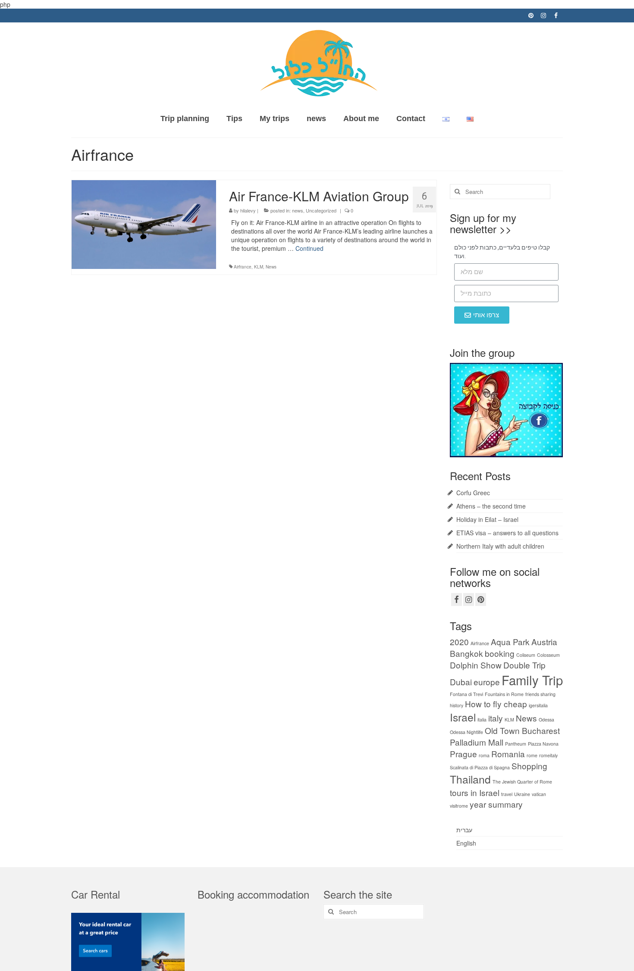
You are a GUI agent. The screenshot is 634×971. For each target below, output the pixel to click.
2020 (459, 641)
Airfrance (242, 267)
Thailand (470, 779)
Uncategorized (321, 210)
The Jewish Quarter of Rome (522, 781)
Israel (463, 716)
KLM (258, 267)
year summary (496, 804)
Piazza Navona (543, 743)
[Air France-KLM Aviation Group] (144, 223)
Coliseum (525, 655)
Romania (508, 753)
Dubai (461, 681)
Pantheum (515, 743)
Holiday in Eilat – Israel (487, 519)
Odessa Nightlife (466, 732)
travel (506, 794)
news (297, 210)
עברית (464, 829)
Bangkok (466, 653)
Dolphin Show (476, 665)
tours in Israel (474, 792)
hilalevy (248, 210)
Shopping (529, 765)
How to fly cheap (496, 703)
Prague (463, 753)
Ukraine (522, 794)
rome (532, 755)
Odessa (546, 719)
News (271, 267)
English (466, 843)
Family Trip (532, 680)
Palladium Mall (476, 742)
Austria (544, 641)
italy (495, 718)
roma (484, 755)
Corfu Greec (473, 492)
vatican (539, 794)
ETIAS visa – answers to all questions (507, 532)
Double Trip (524, 665)
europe (487, 681)
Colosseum (548, 655)
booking (500, 653)
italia (481, 719)
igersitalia (538, 705)
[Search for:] (500, 191)
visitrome (459, 805)
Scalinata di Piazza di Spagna (480, 767)
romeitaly (548, 755)
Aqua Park (510, 641)
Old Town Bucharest (522, 730)
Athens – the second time (491, 506)
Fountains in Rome (504, 694)
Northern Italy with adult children (500, 546)
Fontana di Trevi (466, 694)
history (456, 705)
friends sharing (540, 694)
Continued (309, 248)
